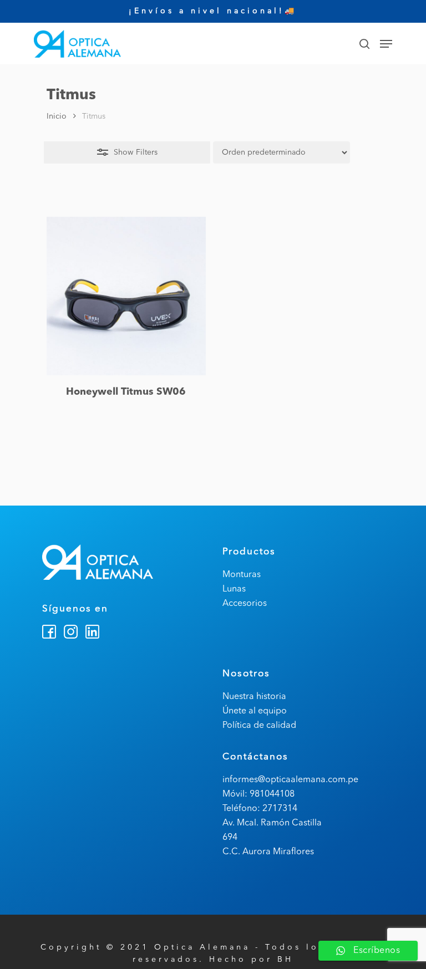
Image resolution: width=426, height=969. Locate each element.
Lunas (234, 589)
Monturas (241, 574)
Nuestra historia (254, 696)
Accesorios (244, 603)
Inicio (57, 116)
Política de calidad (259, 725)
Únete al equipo (254, 711)
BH (285, 959)
